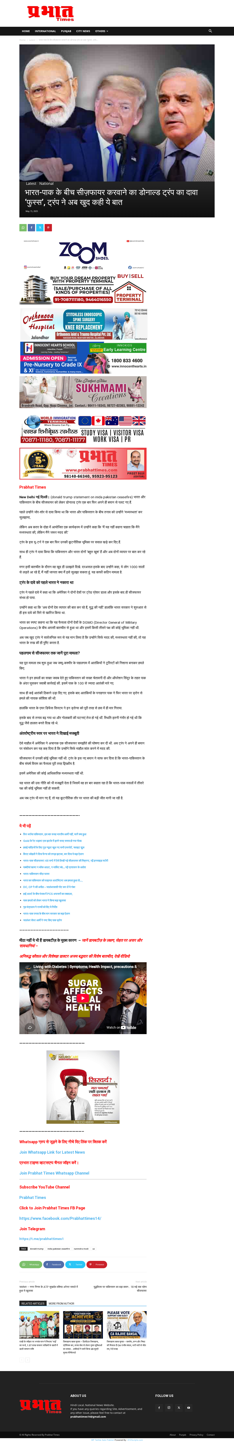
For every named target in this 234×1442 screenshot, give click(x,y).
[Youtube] (188, 1408)
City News (83, 31)
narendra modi (81, 1248)
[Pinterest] (48, 227)
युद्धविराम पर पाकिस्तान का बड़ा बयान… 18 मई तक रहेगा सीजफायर (120, 1288)
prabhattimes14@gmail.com (88, 1416)
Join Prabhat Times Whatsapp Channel (54, 1173)
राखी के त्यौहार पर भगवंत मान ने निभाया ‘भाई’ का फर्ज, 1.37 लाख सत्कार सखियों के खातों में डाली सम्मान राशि (38, 1345)
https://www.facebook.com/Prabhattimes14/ (60, 1218)
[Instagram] (169, 1407)
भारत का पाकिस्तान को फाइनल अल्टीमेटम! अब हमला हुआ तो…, (53, 880)
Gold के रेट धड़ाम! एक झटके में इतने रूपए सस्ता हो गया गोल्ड (52, 841)
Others (100, 31)
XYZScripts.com (135, 1440)
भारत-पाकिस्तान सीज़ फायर (36, 874)
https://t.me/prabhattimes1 (41, 1239)
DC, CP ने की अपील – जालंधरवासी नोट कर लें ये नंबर (49, 887)
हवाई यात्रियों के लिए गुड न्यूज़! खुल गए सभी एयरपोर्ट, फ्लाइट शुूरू (53, 847)
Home (26, 31)
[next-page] (27, 1360)
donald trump (37, 1248)
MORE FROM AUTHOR (61, 1303)
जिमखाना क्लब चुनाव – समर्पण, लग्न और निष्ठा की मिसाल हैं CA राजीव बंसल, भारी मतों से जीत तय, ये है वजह (126, 1345)
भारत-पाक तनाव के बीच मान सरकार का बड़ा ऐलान (46, 913)
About (173, 1434)
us (94, 1248)
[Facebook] (31, 227)
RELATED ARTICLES (33, 1303)
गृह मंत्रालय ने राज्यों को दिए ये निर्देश (40, 907)
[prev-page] (21, 1360)
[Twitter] (40, 227)
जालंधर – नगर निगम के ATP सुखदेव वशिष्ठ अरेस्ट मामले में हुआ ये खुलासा (48, 1288)
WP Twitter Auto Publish (102, 1440)
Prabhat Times (32, 1197)
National (46, 183)
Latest (32, 39)
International (45, 31)
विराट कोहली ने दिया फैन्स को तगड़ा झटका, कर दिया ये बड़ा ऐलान (53, 854)
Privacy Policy (196, 1434)
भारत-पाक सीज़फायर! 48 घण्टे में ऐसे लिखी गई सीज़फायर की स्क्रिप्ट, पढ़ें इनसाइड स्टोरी (65, 860)
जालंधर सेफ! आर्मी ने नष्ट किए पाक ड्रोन (42, 920)
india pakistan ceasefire (59, 1248)
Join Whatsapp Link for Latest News (52, 1152)
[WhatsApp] (23, 227)
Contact (211, 1434)
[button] (210, 31)
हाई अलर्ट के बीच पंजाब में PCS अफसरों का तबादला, (48, 894)
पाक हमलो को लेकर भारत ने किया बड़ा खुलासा (44, 900)
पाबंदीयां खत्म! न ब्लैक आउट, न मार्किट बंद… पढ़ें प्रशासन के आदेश (54, 867)
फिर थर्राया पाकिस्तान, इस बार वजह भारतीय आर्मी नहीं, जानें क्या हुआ (54, 834)
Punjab (66, 31)
